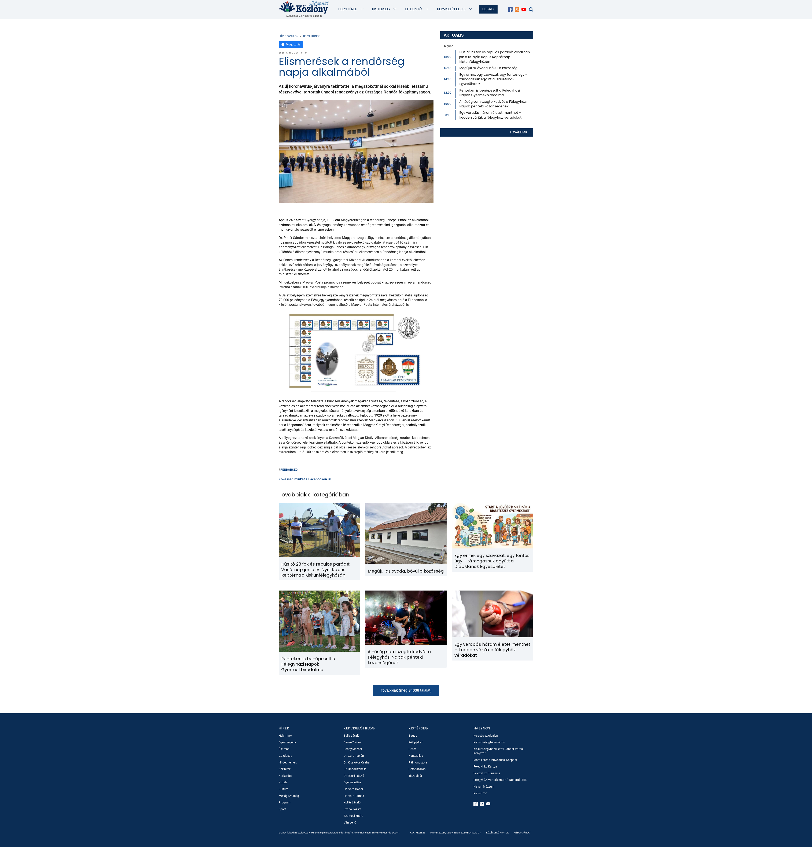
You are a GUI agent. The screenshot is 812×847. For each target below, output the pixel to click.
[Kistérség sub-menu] (395, 9)
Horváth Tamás (354, 796)
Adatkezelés (417, 832)
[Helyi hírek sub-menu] (363, 9)
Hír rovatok (289, 36)
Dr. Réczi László (354, 775)
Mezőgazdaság (289, 796)
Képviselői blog (451, 9)
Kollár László (352, 802)
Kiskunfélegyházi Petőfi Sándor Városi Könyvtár (498, 751)
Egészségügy (287, 742)
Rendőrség (289, 469)
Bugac (413, 735)
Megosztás (293, 44)
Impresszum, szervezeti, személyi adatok (455, 832)
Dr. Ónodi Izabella (355, 769)
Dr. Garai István (354, 755)
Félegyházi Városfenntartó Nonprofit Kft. (500, 779)
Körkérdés (285, 775)
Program (284, 802)
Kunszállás (416, 755)
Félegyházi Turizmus (486, 773)
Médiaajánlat (522, 832)
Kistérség (381, 9)
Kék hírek (285, 769)
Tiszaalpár (415, 775)
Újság (488, 9)
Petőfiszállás (417, 769)
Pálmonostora (418, 762)
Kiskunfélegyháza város (489, 742)
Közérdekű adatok (497, 832)
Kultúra (283, 789)
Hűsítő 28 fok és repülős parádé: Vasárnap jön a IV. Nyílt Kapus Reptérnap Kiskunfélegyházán (494, 57)
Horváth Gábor (353, 789)
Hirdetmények (288, 762)
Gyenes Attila (352, 782)
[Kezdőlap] (304, 7)
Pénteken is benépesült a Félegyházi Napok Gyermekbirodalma (489, 92)
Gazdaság (285, 755)
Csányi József (353, 749)
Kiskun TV (480, 793)
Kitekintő (413, 9)
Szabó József (352, 809)
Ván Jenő (350, 822)
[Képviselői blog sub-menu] (471, 9)
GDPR (396, 832)
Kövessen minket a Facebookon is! (305, 479)
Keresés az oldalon (485, 735)
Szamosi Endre (353, 815)
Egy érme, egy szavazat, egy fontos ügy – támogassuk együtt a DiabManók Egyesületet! (493, 79)
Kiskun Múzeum (483, 786)
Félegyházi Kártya (485, 766)
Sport (282, 809)
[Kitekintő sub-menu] (427, 9)
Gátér (412, 749)
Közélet (283, 782)
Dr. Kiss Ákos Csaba (357, 762)
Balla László (351, 735)
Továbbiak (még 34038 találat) (406, 690)
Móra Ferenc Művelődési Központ (495, 760)
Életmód (284, 749)
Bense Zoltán (352, 742)
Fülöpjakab (416, 742)
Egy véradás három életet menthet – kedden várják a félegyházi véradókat (490, 115)
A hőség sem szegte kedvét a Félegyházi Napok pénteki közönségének (493, 104)
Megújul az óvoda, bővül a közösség (488, 68)
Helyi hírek (347, 9)
